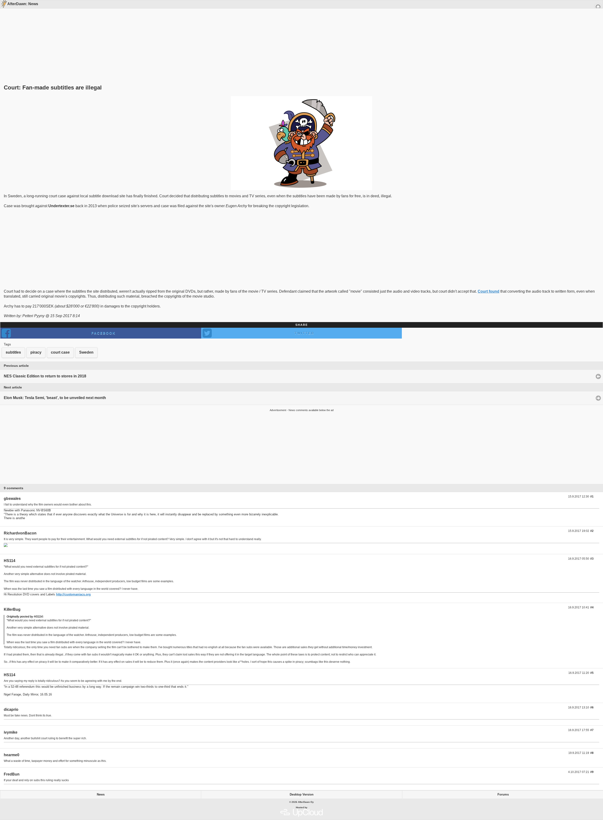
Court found (488, 291)
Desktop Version (302, 794)
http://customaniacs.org (73, 594)
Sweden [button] (86, 352)
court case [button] (60, 352)
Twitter (304, 333)
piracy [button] (35, 352)
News (101, 794)
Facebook (103, 333)
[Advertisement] (300, 38)
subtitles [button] (13, 352)
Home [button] (598, 6)
